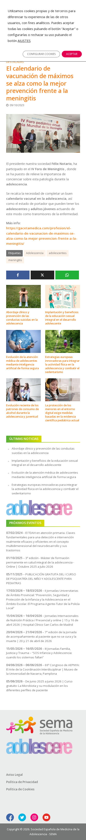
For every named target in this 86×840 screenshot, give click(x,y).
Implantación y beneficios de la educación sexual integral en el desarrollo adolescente (62, 317)
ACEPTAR (71, 54)
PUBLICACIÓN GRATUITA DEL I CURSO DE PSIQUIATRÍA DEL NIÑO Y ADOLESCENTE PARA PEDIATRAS (41, 578)
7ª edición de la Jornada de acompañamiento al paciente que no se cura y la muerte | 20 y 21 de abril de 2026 (41, 636)
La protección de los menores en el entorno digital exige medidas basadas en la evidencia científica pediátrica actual (62, 412)
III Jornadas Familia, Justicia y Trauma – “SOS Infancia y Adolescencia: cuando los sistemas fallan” (39, 653)
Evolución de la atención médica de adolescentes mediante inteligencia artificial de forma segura (22, 362)
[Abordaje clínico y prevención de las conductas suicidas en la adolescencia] (23, 296)
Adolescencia (34, 253)
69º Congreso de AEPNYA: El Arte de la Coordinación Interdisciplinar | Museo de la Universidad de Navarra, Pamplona (43, 669)
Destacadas (15, 62)
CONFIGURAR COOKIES (41, 54)
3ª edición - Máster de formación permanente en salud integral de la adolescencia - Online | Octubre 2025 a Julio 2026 (40, 562)
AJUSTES (24, 40)
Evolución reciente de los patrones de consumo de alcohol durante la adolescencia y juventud (22, 410)
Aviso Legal (14, 775)
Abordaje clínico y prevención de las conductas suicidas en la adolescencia (22, 317)
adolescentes (57, 253)
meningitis (15, 260)
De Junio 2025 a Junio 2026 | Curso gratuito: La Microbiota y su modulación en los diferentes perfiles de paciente (39, 685)
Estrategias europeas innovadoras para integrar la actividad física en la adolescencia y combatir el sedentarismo (62, 364)
